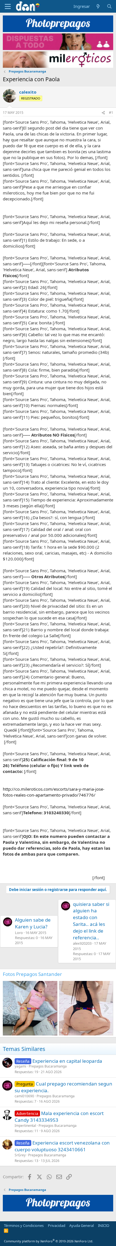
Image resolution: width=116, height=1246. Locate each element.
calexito (27, 92)
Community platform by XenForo (48, 1241)
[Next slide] (105, 1008)
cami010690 (24, 1096)
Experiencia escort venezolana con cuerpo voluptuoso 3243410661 (62, 1146)
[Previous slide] (10, 1008)
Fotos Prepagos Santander (32, 974)
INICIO (103, 1225)
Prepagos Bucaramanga (48, 1066)
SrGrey (20, 1155)
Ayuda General (81, 1225)
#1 (111, 112)
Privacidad (56, 1225)
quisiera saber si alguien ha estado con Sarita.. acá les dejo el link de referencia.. (91, 921)
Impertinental (25, 1125)
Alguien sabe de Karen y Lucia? (33, 923)
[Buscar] (109, 6)
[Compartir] (103, 113)
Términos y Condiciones (24, 1225)
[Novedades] (98, 6)
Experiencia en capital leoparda (67, 1061)
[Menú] (7, 6)
